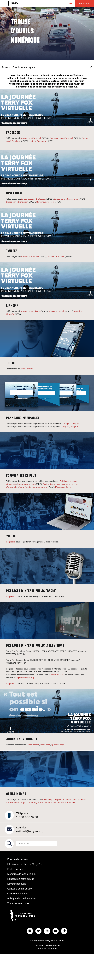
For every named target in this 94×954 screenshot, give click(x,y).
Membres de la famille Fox (21, 874)
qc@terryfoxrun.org (24, 677)
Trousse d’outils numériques (18, 67)
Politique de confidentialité (21, 898)
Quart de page (57, 745)
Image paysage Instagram (33, 199)
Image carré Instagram (17, 202)
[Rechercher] (52, 843)
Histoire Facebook (38, 141)
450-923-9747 (58, 675)
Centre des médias (17, 893)
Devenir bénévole (16, 883)
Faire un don (83, 3)
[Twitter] (38, 931)
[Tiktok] (64, 931)
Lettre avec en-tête (26, 484)
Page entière (33, 745)
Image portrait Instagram (66, 199)
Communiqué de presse (53, 799)
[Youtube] (56, 931)
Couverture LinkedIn (31, 311)
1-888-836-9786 (27, 817)
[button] (71, 3)
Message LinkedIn (57, 311)
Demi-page (45, 745)
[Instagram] (47, 931)
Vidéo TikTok (27, 369)
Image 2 (75, 423)
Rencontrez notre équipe (20, 879)
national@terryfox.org (29, 831)
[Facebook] (30, 931)
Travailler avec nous (18, 903)
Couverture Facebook (31, 138)
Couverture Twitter (30, 256)
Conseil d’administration (20, 888)
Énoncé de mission (17, 859)
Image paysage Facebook (62, 138)
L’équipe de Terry (63, 487)
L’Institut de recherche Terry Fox (24, 864)
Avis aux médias (72, 799)
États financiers (15, 869)
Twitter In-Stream (55, 256)
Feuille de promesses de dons (57, 484)
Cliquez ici (10, 542)
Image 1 (66, 423)
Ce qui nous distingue (29, 802)
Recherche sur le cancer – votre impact (58, 802)
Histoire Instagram (45, 202)
